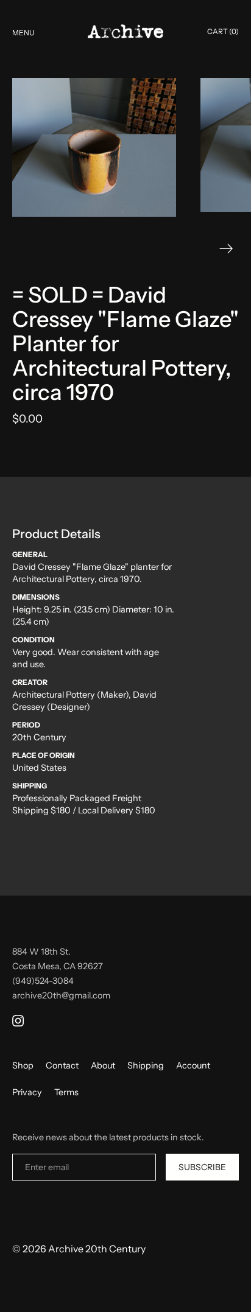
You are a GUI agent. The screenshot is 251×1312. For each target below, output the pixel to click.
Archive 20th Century (97, 1249)
